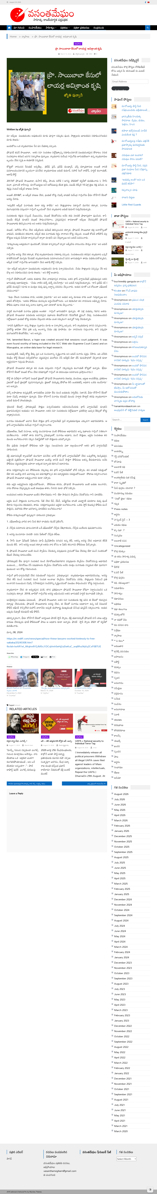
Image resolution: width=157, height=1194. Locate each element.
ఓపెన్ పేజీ (118, 572)
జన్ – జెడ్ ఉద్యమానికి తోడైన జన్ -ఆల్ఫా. (56, 741)
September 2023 (123, 978)
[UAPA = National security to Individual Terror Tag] (91, 724)
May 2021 (119, 1115)
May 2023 (119, 999)
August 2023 (121, 984)
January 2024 (121, 957)
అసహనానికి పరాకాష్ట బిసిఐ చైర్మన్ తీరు (136, 233)
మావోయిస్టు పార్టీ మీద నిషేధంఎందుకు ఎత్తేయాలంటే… (136, 108)
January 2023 (121, 1020)
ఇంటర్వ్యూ (118, 451)
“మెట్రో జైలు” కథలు (123, 498)
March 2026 (121, 820)
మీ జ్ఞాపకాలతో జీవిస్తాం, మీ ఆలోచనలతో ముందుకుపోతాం (129, 387)
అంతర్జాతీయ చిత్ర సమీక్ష (124, 477)
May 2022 (119, 1052)
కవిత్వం (117, 667)
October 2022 (121, 1036)
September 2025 (123, 852)
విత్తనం (135, 341)
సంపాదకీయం (35, 27)
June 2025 (120, 868)
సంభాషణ (118, 767)
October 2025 (121, 847)
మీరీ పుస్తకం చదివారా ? (124, 488)
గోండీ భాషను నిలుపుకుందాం (125, 292)
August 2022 (121, 1047)
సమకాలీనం (119, 588)
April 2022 (119, 1057)
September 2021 (123, 1094)
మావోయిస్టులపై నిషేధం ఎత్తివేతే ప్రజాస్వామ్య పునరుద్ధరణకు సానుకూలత (135, 144)
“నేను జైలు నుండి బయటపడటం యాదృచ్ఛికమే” (55, 688)
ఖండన (117, 746)
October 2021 (121, 1089)
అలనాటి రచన (120, 541)
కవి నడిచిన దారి (121, 625)
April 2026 (119, 815)
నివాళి (116, 714)
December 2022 (123, 1026)
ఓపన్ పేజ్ (118, 472)
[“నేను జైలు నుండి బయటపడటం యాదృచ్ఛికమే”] (56, 678)
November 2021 (123, 1084)
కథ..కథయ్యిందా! (122, 583)
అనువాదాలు (119, 709)
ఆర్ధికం (117, 514)
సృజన (117, 678)
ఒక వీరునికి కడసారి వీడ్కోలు (83, 688)
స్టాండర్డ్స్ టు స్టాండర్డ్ (131, 259)
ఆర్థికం (117, 762)
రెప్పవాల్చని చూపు (133, 189)
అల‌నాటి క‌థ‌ (119, 467)
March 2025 (121, 883)
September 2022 (123, 1042)
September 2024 (123, 915)
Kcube (117, 290)
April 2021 (119, 1121)
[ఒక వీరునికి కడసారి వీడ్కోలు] (90, 678)
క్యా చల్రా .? (119, 530)
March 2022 (121, 1063)
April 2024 (119, 941)
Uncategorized (122, 546)
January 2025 (121, 894)
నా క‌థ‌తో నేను (120, 620)
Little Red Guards (131, 204)
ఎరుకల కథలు (120, 525)
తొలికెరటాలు (119, 730)
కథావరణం (119, 598)
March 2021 (121, 1126)
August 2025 (121, 857)
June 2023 (120, 994)
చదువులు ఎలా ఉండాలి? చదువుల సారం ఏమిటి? (132, 157)
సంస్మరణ (118, 535)
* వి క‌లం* (119, 641)
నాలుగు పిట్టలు (128, 197)
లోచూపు (118, 462)
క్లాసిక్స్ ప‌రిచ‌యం (121, 651)
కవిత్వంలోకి (119, 614)
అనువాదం (118, 683)
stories (118, 720)
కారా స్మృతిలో (120, 483)
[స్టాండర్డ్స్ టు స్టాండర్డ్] (117, 262)
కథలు (116, 440)
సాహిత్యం (50, 27)
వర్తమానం (118, 693)
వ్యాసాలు (78, 43)
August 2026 (121, 794)
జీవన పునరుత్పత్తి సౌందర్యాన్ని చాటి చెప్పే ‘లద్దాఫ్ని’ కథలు (27, 783)
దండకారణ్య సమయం (123, 493)
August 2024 (121, 920)
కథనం (117, 672)
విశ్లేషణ (117, 630)
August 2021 (121, 1099)
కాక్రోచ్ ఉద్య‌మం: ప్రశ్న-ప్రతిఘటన (130, 283)
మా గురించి (19, 27)
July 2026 (119, 799)
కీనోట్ (116, 567)
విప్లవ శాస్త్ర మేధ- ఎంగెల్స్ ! (17, 741)
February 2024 (122, 952)
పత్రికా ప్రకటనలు (81, 27)
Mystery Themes (36, 1191)
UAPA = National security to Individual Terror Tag (89, 742)
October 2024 (121, 910)
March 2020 (121, 1131)
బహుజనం (118, 656)
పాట (116, 757)
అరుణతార (118, 646)
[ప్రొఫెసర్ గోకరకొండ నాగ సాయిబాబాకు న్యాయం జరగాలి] (22, 678)
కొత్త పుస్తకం (119, 577)
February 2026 (122, 826)
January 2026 (121, 831)
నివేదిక (117, 699)
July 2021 (119, 1105)
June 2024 (120, 931)
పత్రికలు (64, 27)
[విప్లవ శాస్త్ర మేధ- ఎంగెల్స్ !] (23, 724)
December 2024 (123, 899)
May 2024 (119, 936)
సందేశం (117, 704)
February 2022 (122, 1068)
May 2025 (119, 873)
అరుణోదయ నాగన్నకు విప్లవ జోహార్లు (128, 398)
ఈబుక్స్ (117, 741)
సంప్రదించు (99, 27)
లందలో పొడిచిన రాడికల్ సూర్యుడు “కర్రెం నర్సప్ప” (130, 358)
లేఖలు (116, 772)
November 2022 (123, 1031)
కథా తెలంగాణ (120, 609)
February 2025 (122, 889)
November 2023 (123, 968)
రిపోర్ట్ (116, 662)
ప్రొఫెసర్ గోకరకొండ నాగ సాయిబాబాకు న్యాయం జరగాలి (19, 689)
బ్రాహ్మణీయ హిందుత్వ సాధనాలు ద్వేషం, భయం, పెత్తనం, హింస (133, 120)
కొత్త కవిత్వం (119, 551)
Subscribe (120, 89)
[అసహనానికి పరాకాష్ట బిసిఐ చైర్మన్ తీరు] (117, 235)
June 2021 (120, 1110)
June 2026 (120, 804)
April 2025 (119, 878)
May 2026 (119, 810)
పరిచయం (118, 446)
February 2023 (122, 1015)
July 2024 (119, 926)
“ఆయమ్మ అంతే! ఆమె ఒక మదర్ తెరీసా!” (134, 181)
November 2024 (123, 905)
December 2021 (123, 1078)
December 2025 (123, 836)
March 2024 (121, 947)
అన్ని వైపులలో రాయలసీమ (95, 783)
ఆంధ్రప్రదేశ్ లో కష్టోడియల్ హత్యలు (129, 410)
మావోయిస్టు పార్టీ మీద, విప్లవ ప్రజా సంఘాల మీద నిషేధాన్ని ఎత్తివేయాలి (134, 169)
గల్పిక (116, 504)
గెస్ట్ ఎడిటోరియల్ (121, 456)
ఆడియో (117, 778)
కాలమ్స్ (117, 735)
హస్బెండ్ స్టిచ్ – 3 (122, 519)
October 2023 (121, 973)
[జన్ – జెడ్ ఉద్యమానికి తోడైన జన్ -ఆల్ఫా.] (57, 724)
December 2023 (123, 963)
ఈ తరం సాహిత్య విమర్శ (125, 556)
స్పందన (117, 751)
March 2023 (121, 1010)
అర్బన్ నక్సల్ (137, 336)
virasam (17, 705)
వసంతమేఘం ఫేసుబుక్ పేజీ (97, 1152)
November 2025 (123, 841)
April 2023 (119, 1005)
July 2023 (119, 989)
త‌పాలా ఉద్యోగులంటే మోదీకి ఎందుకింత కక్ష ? (134, 132)
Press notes (121, 509)
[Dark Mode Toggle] (150, 1188)
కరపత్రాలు (118, 725)
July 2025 (119, 862)
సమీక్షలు (118, 688)
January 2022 (121, 1073)
